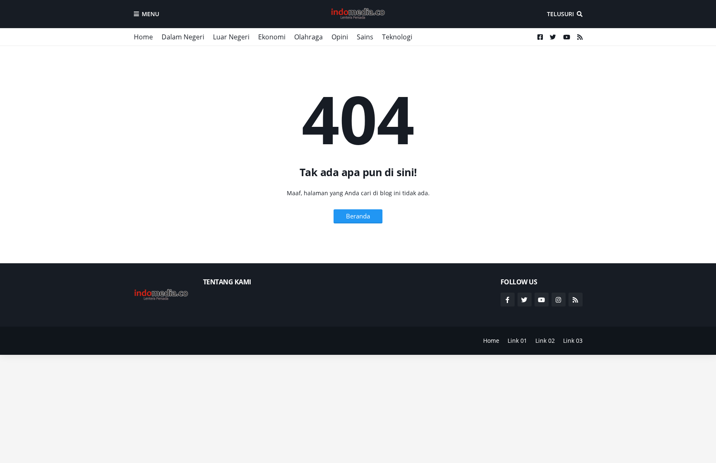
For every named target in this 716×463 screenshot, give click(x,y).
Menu (150, 14)
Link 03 (573, 340)
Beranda (358, 216)
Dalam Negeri (183, 36)
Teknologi (397, 36)
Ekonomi (271, 36)
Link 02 (545, 340)
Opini (339, 36)
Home (143, 36)
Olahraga (308, 36)
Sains (365, 36)
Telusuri (560, 14)
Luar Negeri (231, 36)
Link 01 (517, 340)
